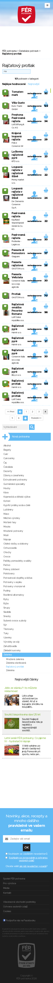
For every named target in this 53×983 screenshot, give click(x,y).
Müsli (5, 535)
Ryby (6, 599)
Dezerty (7, 471)
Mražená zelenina (15, 659)
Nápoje (7, 539)
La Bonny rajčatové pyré (17, 154)
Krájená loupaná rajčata (16, 136)
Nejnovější (33, 84)
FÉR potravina (9, 51)
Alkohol (7, 445)
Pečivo (6, 565)
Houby (6, 488)
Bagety (7, 450)
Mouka (6, 526)
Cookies (7, 911)
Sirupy (6, 608)
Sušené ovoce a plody (14, 621)
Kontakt (7, 893)
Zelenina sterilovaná (16, 663)
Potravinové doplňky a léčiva (17, 578)
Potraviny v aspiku (12, 582)
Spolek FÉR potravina (14, 879)
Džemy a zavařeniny (13, 475)
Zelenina (7, 655)
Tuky (5, 633)
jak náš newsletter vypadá (33, 866)
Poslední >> (36, 418)
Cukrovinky (8, 458)
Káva (5, 492)
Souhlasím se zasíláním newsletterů (27, 854)
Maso (6, 514)
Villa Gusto (18, 103)
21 (5, 91)
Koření (6, 501)
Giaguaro (16, 257)
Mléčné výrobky (11, 518)
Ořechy (7, 552)
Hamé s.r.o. (16, 333)
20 (5, 116)
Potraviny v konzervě (14, 586)
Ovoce (6, 556)
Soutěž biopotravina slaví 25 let (22, 714)
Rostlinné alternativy (13, 595)
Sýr (5, 625)
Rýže (6, 603)
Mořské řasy (9, 522)
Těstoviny (8, 629)
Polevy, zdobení (11, 569)
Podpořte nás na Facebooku (20, 920)
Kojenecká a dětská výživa (16, 497)
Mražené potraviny (13, 531)
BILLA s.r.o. (16, 375)
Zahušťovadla (10, 646)
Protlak (16, 294)
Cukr (5, 454)
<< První (10, 412)
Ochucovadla (9, 548)
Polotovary (8, 573)
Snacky (7, 616)
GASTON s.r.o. (18, 269)
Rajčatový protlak (15, 667)
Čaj (4, 463)
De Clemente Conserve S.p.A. (18, 204)
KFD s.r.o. (16, 161)
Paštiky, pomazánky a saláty (17, 561)
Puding (6, 591)
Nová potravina (21, 436)
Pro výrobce (9, 883)
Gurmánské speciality (14, 484)
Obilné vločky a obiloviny (15, 544)
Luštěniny (8, 510)
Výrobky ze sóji (11, 642)
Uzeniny (7, 637)
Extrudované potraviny (15, 480)
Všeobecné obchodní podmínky (19, 902)
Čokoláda (8, 467)
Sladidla (7, 612)
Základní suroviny (11, 650)
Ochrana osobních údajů (15, 907)
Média (6, 888)
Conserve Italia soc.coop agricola (18, 284)
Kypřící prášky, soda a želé (16, 505)
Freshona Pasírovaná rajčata (18, 118)
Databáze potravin (28, 51)
